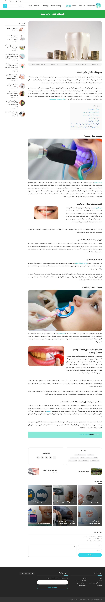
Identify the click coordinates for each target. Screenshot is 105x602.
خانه (101, 578)
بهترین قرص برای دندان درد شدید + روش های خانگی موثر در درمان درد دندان (11, 66)
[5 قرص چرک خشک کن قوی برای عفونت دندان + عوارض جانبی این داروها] (22, 56)
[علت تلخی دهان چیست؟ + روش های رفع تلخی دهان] (22, 93)
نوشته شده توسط (37, 64)
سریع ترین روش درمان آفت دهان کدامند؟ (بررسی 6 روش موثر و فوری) (12, 103)
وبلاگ (84, 578)
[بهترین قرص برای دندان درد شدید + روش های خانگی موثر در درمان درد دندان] (22, 66)
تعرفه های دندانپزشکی (79, 64)
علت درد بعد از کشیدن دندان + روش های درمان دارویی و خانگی (12, 76)
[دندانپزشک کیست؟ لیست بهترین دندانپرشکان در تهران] (22, 38)
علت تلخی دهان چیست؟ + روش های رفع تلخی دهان (12, 93)
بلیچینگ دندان (98, 182)
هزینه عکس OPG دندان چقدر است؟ (11, 113)
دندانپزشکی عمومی (81, 583)
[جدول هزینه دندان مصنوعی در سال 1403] (22, 86)
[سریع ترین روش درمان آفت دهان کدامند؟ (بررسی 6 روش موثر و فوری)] (22, 103)
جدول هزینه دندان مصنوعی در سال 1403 (12, 85)
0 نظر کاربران (53, 64)
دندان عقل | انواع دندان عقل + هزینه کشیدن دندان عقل (11, 47)
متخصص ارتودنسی (84, 435)
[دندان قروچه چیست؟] (22, 30)
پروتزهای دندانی (82, 585)
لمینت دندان (61, 333)
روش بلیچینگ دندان (74, 457)
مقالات (65, 64)
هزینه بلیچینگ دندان (81, 263)
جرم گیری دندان (97, 208)
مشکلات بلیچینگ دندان (83, 460)
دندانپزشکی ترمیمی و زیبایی (95, 583)
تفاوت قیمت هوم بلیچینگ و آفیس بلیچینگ (89, 457)
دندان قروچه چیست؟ (12, 28)
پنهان (95, 106)
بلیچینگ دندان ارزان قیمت (80, 454)
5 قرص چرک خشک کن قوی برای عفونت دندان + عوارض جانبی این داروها (11, 56)
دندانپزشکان (99, 585)
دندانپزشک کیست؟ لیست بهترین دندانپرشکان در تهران (12, 37)
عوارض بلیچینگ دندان (94, 460)
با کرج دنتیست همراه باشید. (57, 99)
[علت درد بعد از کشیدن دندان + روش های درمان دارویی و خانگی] (22, 77)
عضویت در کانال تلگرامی (26, 573)
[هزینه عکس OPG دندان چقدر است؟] (22, 114)
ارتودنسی (99, 581)
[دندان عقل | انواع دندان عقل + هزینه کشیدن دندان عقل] (22, 47)
